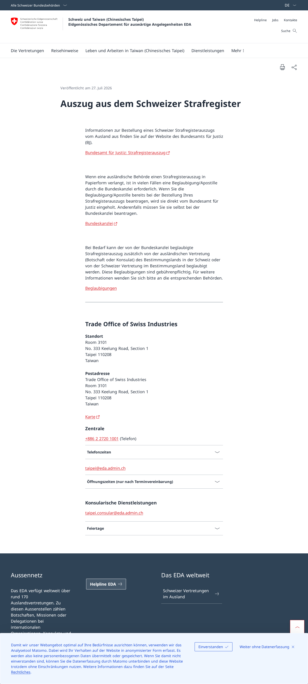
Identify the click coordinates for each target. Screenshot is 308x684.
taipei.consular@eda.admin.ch (114, 512)
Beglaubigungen (101, 288)
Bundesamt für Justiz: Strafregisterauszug (125, 152)
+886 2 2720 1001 (102, 438)
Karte (90, 416)
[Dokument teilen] (294, 67)
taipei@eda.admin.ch (105, 468)
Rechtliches (20, 672)
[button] (27, 50)
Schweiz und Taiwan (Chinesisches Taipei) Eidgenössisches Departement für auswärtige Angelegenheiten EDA (129, 22)
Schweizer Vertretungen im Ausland (186, 593)
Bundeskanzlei (99, 223)
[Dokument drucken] (282, 67)
